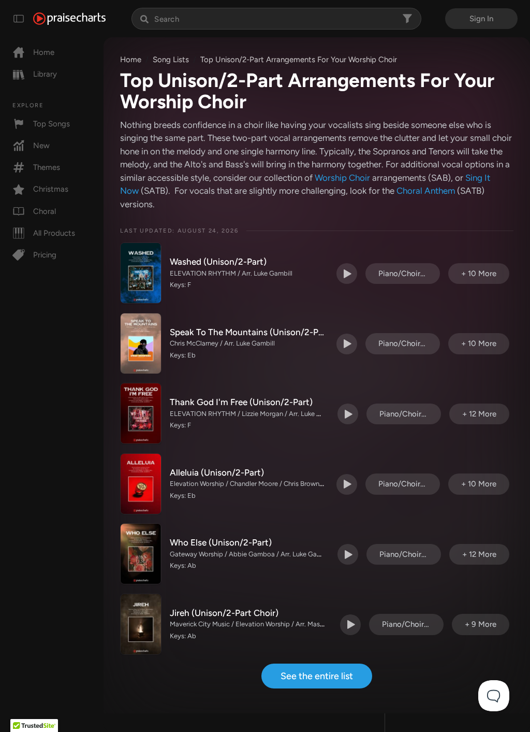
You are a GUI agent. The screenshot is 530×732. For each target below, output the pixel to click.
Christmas (50, 189)
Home (43, 52)
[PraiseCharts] (69, 18)
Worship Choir (342, 178)
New (41, 145)
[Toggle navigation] (18, 18)
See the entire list (317, 676)
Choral (44, 211)
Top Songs (51, 123)
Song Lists (171, 59)
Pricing (44, 255)
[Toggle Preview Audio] (346, 273)
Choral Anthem (425, 190)
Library (45, 74)
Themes (46, 167)
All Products (54, 233)
